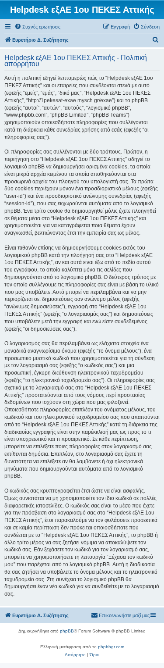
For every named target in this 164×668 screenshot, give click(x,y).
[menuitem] (37, 26)
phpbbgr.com (111, 646)
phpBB (67, 631)
